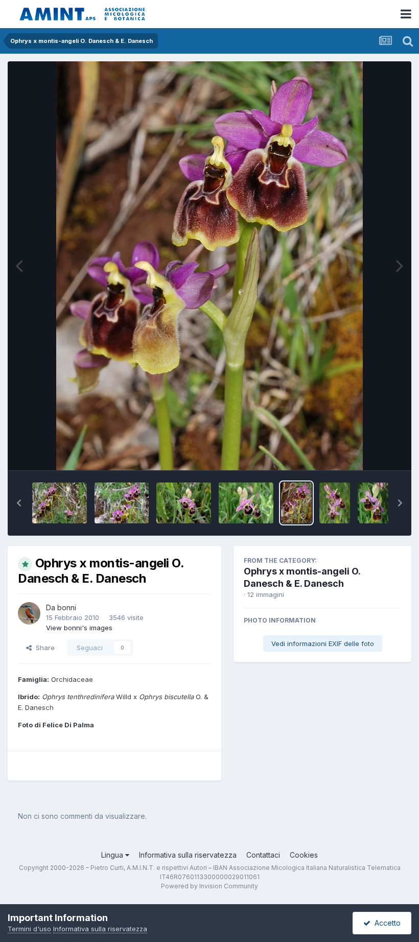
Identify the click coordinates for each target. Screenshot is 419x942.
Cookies (304, 855)
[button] (19, 503)
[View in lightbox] (209, 265)
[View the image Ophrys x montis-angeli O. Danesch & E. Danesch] (59, 503)
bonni (66, 607)
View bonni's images (79, 628)
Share (43, 648)
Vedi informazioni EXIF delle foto (322, 643)
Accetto (385, 922)
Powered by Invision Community (209, 886)
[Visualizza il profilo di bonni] (29, 613)
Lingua (113, 855)
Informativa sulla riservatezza (188, 855)
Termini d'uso (29, 929)
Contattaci (263, 855)
